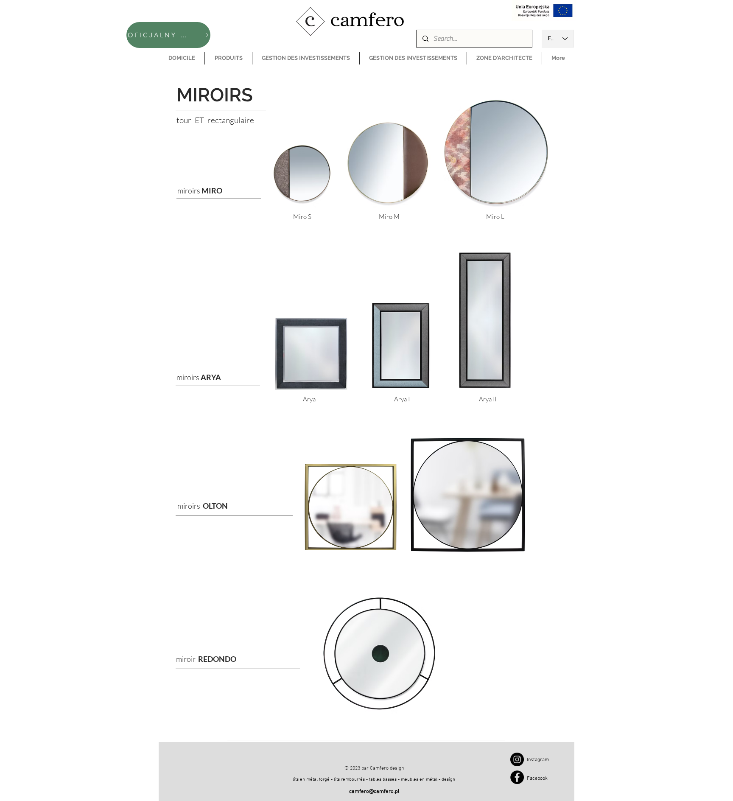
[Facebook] (517, 777)
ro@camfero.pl (381, 791)
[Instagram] (517, 759)
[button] (228, 58)
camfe (356, 791)
